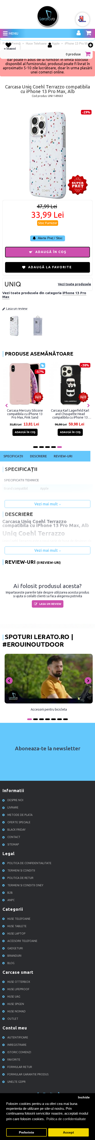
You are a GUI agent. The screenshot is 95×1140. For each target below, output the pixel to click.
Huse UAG (13, 996)
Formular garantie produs (27, 1074)
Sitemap (13, 844)
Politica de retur (20, 877)
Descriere (38, 456)
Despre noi (15, 800)
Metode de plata (20, 814)
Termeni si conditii (21, 870)
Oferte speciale (18, 822)
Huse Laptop (16, 933)
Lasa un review (16, 309)
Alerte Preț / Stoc (49, 238)
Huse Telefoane (18, 918)
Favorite (13, 1059)
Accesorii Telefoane (22, 940)
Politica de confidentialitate (29, 863)
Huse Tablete (17, 926)
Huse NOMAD (16, 1011)
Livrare (12, 807)
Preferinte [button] (26, 1132)
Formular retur (19, 1066)
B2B (10, 892)
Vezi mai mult (46, 504)
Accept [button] (68, 1132)
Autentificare (17, 1037)
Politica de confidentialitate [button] (66, 1119)
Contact (13, 836)
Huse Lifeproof (18, 989)
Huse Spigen (15, 1003)
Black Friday (16, 829)
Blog (11, 963)
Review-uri (63, 456)
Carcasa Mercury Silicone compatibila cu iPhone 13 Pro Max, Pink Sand (25, 414)
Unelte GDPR (16, 1081)
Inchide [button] (84, 1097)
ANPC (11, 900)
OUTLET (12, 1018)
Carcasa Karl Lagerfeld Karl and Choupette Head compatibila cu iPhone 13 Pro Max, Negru (70, 414)
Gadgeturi (15, 948)
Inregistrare (17, 1044)
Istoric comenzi (19, 1052)
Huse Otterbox (18, 981)
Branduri (14, 955)
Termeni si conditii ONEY (25, 885)
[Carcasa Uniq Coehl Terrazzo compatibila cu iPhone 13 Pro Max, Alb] (14, 335)
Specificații (13, 456)
